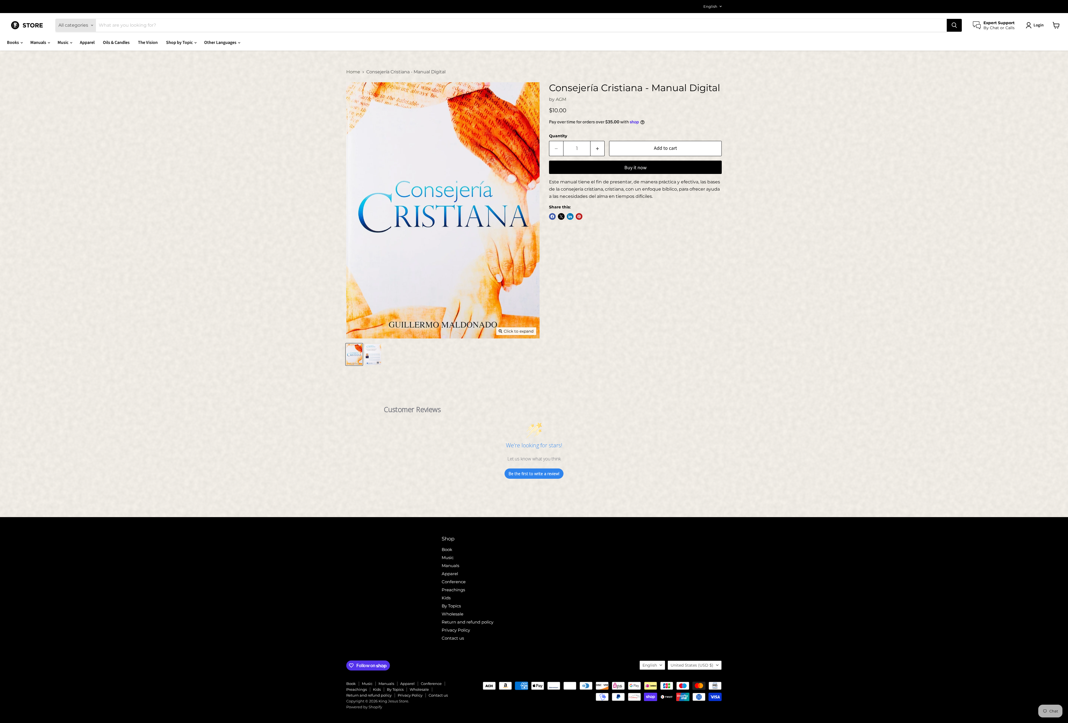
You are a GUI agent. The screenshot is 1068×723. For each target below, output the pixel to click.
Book (447, 549)
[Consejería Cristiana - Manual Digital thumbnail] (354, 354)
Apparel (87, 42)
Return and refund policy (467, 622)
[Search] (954, 25)
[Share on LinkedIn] (570, 216)
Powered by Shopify (364, 707)
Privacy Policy (456, 630)
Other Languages (220, 42)
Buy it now (635, 167)
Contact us (453, 638)
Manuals (38, 42)
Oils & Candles (116, 42)
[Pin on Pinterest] (579, 216)
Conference (454, 581)
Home (353, 71)
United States (692, 665)
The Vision (148, 42)
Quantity (558, 136)
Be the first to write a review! (534, 473)
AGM (561, 99)
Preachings (453, 589)
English (710, 6)
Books (13, 42)
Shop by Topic (180, 42)
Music (63, 42)
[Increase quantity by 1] (597, 148)
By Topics (451, 606)
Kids (446, 597)
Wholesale (452, 614)
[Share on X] (561, 216)
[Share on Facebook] (552, 216)
